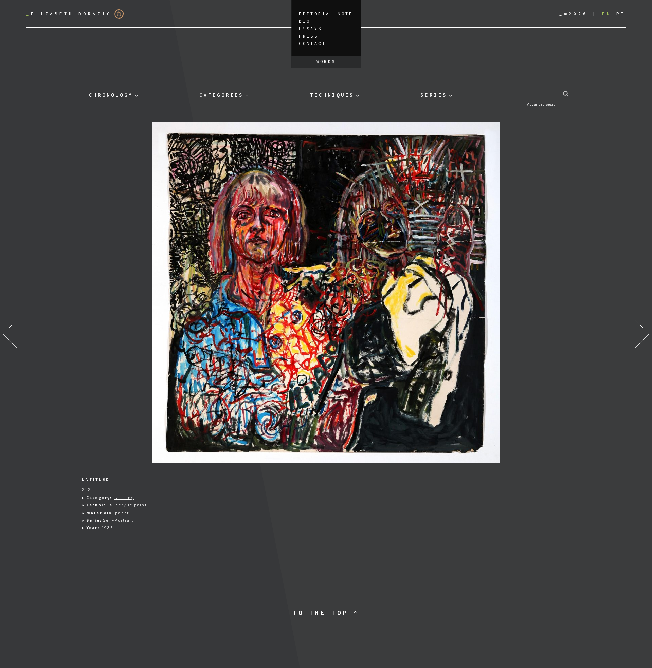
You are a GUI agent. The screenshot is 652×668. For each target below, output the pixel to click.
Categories (221, 95)
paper (122, 512)
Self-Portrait (118, 520)
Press (308, 36)
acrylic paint (131, 505)
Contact (312, 43)
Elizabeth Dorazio (69, 13)
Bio (304, 21)
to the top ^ (326, 612)
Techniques (332, 95)
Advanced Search (542, 104)
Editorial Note (326, 13)
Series (433, 95)
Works (326, 61)
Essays (310, 28)
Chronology (111, 95)
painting (123, 497)
